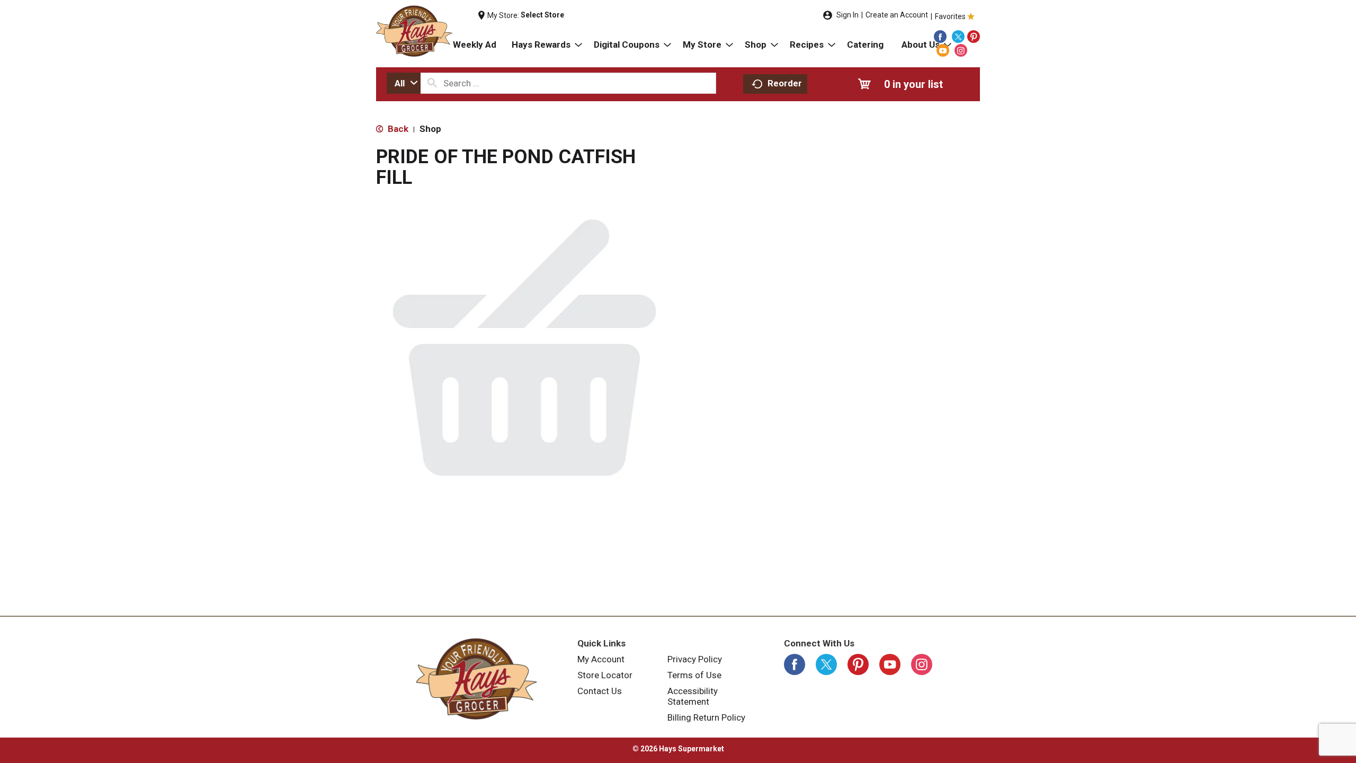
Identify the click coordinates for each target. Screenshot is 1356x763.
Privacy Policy (694, 659)
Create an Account (897, 15)
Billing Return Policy (706, 717)
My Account (601, 659)
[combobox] (404, 83)
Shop (430, 128)
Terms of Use (694, 675)
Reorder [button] (785, 83)
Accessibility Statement (692, 696)
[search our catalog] (432, 83)
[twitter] (958, 36)
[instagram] (960, 50)
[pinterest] (973, 36)
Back (397, 128)
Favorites (950, 16)
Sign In (847, 15)
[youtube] (942, 50)
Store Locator (604, 675)
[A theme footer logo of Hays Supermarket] (476, 679)
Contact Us (599, 691)
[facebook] (940, 36)
